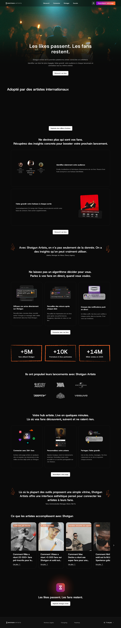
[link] (16, 564)
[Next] (113, 545)
